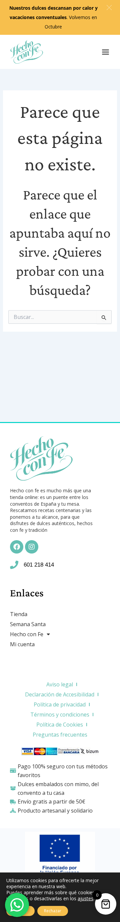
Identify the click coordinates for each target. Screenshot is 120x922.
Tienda (18, 614)
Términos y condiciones (59, 714)
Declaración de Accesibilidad (59, 694)
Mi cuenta (22, 644)
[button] (109, 7)
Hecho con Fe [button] (26, 634)
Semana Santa (28, 624)
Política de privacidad (60, 704)
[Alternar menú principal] (105, 52)
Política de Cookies (59, 724)
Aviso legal (59, 684)
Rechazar (52, 911)
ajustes (85, 899)
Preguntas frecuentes (60, 734)
